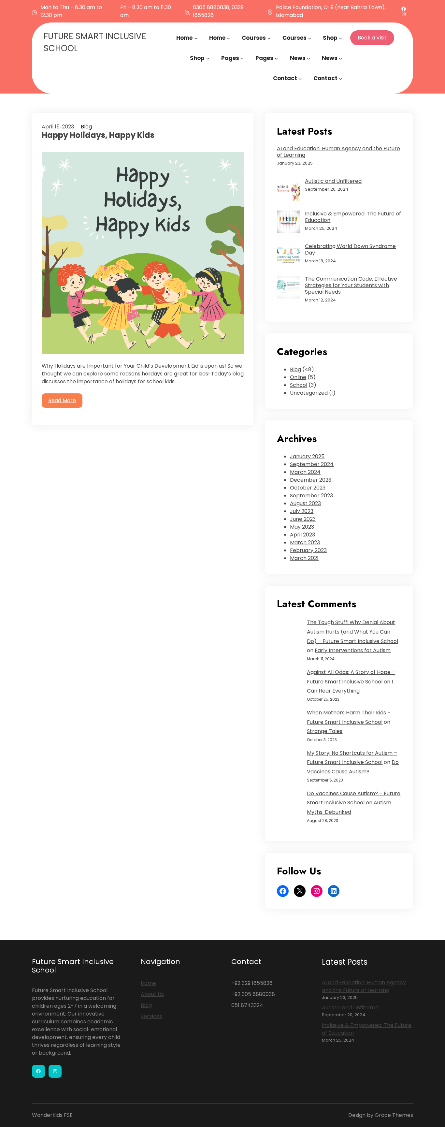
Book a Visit (372, 37)
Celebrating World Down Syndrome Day (350, 249)
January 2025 (307, 456)
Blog (86, 126)
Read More (62, 400)
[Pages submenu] (242, 58)
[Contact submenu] (300, 78)
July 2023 (301, 511)
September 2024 (312, 464)
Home (148, 983)
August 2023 (305, 503)
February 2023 (308, 550)
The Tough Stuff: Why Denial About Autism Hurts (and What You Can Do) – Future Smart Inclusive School (352, 632)
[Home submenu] (195, 37)
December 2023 (310, 480)
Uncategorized (309, 393)
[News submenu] (308, 58)
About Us (152, 994)
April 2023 (302, 534)
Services (151, 1016)
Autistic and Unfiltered (333, 181)
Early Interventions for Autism (353, 650)
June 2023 (303, 519)
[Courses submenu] (268, 37)
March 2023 (305, 542)
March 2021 (304, 558)
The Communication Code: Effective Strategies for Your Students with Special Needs (351, 285)
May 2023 (302, 527)
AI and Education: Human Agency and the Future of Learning (338, 151)
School (298, 385)
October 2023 (307, 487)
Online (298, 377)
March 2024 (305, 472)
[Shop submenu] (340, 37)
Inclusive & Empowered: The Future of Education (353, 217)
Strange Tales (324, 731)
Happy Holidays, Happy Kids (98, 135)
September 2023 (311, 495)
